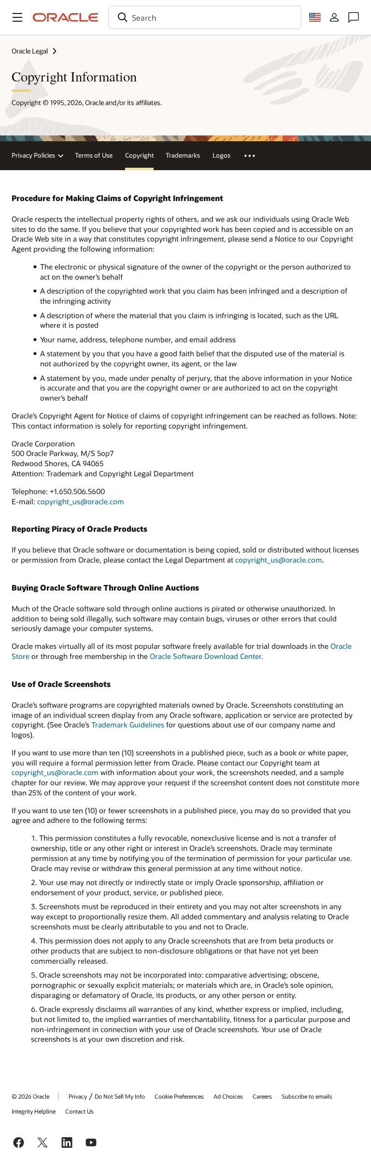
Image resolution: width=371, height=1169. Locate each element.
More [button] (255, 155)
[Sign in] (334, 17)
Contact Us (79, 1111)
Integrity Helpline (34, 1111)
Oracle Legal (30, 50)
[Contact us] (353, 17)
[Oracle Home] (65, 17)
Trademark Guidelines (127, 724)
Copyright (139, 155)
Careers (262, 1096)
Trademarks (183, 155)
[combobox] (204, 17)
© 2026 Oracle (30, 1096)
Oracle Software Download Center (205, 656)
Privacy (78, 1096)
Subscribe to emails (307, 1096)
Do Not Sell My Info (120, 1096)
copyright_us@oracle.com (80, 501)
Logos (221, 155)
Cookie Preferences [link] (179, 1096)
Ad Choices (228, 1096)
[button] (17, 17)
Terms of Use (94, 155)
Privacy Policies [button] (33, 155)
